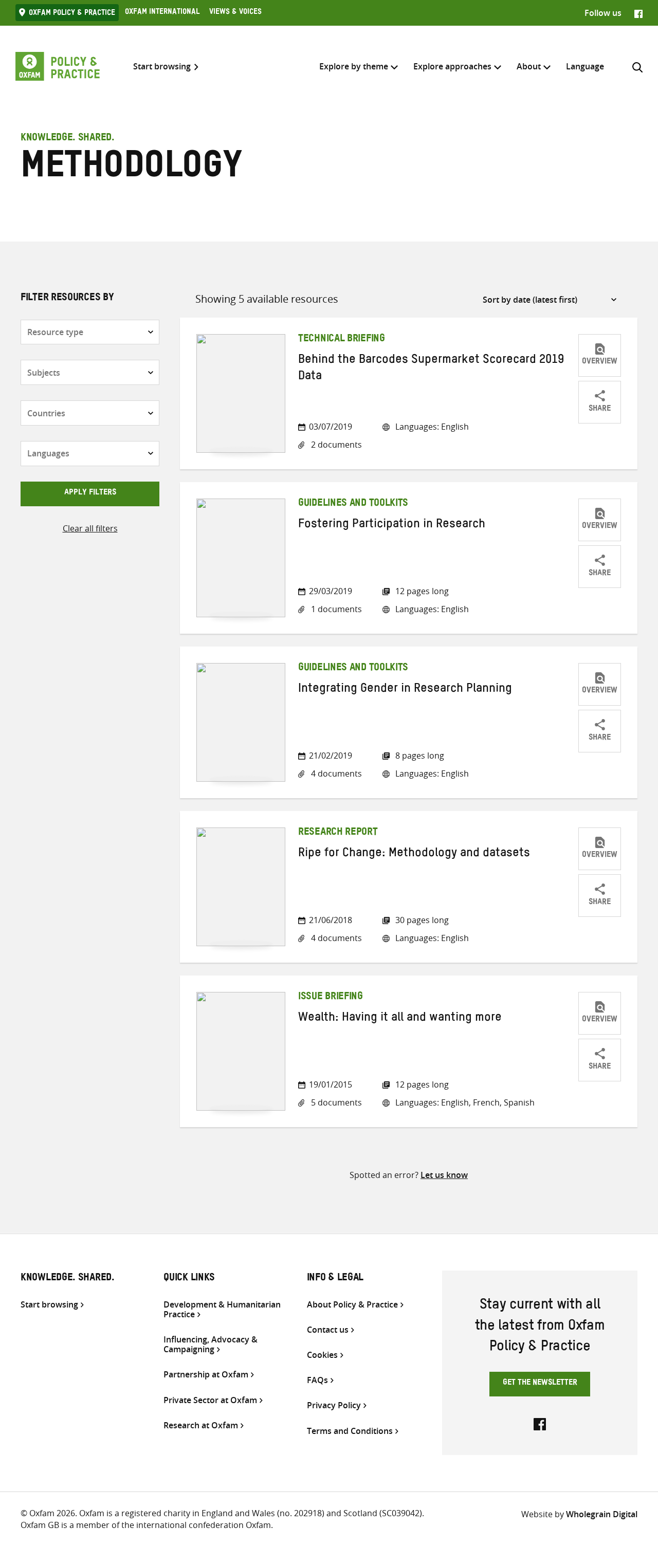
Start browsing (162, 66)
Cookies (322, 1355)
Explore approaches (452, 66)
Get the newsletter (540, 1384)
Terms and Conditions (350, 1431)
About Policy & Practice (352, 1305)
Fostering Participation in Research (391, 526)
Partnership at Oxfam (205, 1374)
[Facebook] (638, 13)
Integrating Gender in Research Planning (405, 690)
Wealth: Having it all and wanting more (400, 1019)
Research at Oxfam (200, 1425)
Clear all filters (90, 528)
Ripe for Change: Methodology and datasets (414, 855)
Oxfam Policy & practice (72, 14)
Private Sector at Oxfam (210, 1400)
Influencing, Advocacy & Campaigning (210, 1344)
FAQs (317, 1380)
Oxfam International (162, 13)
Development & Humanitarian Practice (222, 1309)
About (529, 66)
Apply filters (90, 493)
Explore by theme (353, 66)
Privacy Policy (334, 1405)
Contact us (328, 1330)
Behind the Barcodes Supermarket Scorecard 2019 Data (431, 369)
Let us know (444, 1175)
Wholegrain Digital (601, 1514)
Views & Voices (235, 13)
